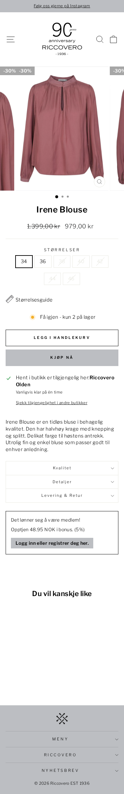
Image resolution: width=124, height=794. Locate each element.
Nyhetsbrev (60, 770)
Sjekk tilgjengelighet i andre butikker (51, 402)
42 (100, 261)
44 (52, 279)
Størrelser (62, 250)
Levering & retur (62, 495)
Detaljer (62, 482)
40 (81, 261)
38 (62, 261)
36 (43, 261)
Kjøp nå (61, 357)
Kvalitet (62, 468)
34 (24, 261)
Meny (60, 739)
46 (71, 279)
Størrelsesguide (34, 300)
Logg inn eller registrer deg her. (52, 543)
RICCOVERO (60, 755)
